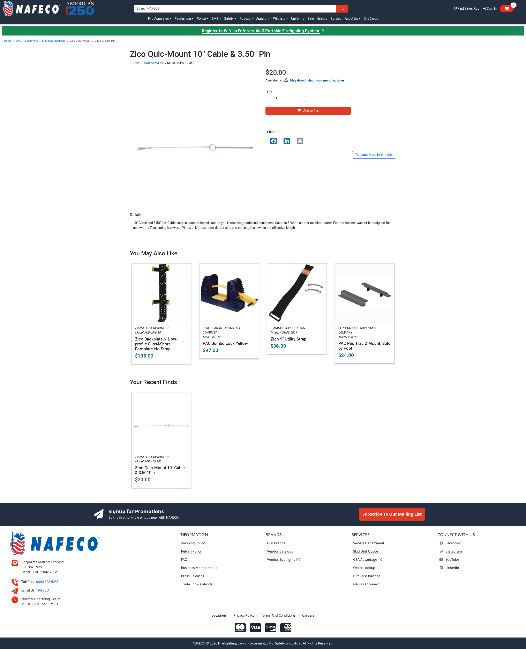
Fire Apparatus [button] (158, 19)
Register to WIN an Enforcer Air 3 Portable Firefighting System (261, 30)
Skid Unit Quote (365, 551)
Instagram (454, 551)
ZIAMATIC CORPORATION (147, 63)
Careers (308, 615)
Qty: (270, 92)
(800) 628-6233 (47, 581)
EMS (18, 40)
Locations (219, 615)
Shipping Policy (193, 543)
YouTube (452, 559)
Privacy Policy (243, 615)
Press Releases (192, 576)
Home (7, 40)
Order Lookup (364, 567)
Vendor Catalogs (280, 551)
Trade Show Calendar (197, 584)
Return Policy (191, 551)
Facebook (453, 543)
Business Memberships (199, 567)
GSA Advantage (365, 559)
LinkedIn (452, 567)
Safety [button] (229, 19)
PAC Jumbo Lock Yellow (225, 343)
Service (336, 19)
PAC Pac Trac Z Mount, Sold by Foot (364, 346)
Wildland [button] (279, 19)
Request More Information (374, 155)
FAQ (184, 559)
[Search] (342, 9)
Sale (311, 19)
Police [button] (201, 19)
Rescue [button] (245, 19)
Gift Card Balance (366, 576)
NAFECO (42, 590)
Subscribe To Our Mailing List (392, 514)
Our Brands (276, 543)
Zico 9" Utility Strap (288, 339)
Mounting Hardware (54, 40)
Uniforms (297, 19)
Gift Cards (371, 19)
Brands (322, 19)
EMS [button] (215, 19)
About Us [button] (351, 19)
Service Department (368, 543)
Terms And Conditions (278, 615)
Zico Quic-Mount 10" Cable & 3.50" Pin (160, 470)
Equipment (31, 40)
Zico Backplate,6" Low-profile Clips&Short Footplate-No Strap (156, 344)
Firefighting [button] (183, 19)
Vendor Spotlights (281, 559)
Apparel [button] (261, 19)
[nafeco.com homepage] (31, 8)
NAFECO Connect (366, 584)
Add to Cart (311, 111)
